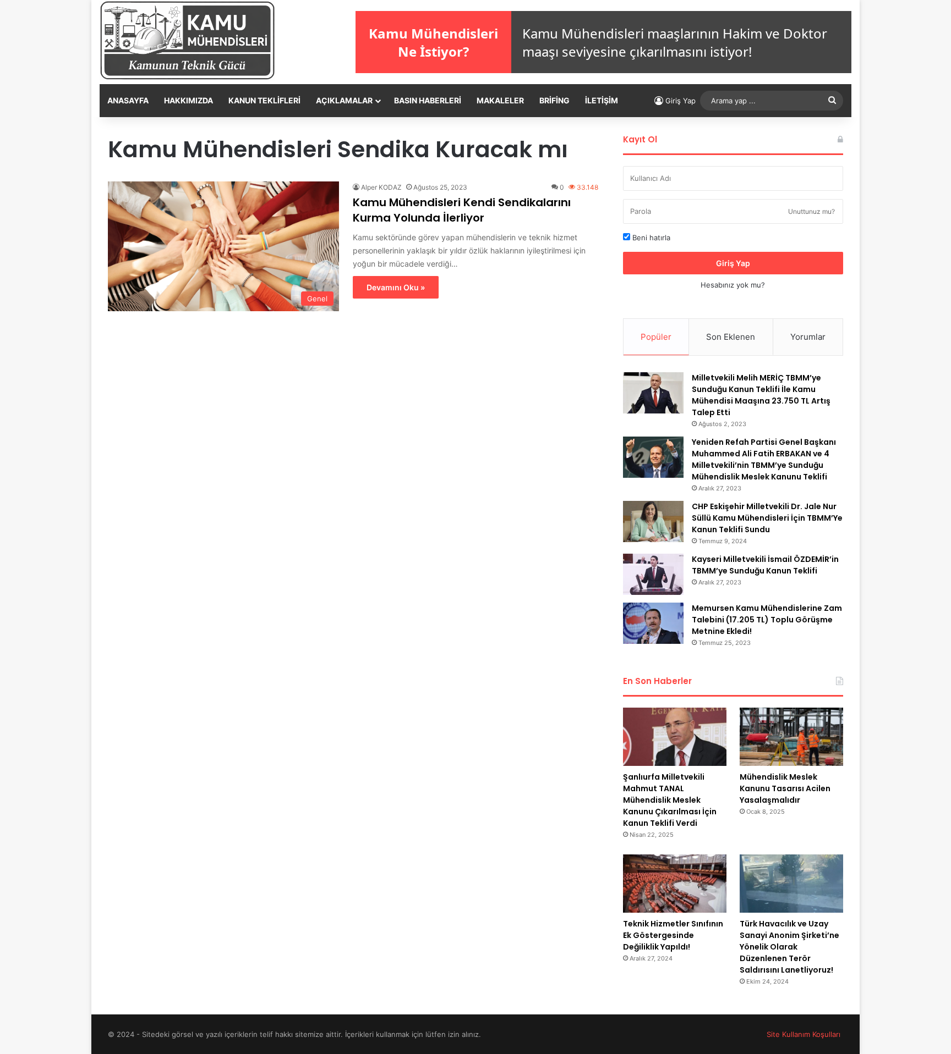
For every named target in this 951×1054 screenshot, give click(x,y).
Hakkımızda (188, 100)
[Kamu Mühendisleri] (187, 40)
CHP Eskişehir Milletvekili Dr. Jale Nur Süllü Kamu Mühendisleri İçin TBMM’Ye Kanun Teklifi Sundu (767, 518)
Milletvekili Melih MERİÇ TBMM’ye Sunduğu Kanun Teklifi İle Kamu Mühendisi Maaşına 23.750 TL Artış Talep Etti (761, 395)
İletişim (601, 100)
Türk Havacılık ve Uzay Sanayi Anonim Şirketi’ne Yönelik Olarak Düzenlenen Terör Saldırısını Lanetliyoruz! (789, 946)
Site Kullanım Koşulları (803, 1034)
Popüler (656, 337)
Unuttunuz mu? (811, 211)
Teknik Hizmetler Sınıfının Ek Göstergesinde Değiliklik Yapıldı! (673, 935)
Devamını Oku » (396, 287)
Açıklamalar (344, 100)
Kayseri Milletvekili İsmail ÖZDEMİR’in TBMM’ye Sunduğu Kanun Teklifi (765, 565)
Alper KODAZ (381, 187)
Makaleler (500, 100)
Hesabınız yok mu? (733, 284)
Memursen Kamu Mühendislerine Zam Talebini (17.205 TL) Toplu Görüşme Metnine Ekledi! (767, 620)
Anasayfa (128, 100)
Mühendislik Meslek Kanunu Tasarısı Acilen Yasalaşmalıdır (785, 788)
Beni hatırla (650, 237)
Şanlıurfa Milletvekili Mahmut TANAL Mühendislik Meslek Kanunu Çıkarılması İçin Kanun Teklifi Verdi (670, 800)
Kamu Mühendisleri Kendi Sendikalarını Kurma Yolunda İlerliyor (462, 210)
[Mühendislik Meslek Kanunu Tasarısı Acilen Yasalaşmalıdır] (791, 737)
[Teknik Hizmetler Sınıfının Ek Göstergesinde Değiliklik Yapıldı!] (674, 883)
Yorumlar (808, 337)
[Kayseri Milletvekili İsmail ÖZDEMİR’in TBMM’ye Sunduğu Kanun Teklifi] (653, 574)
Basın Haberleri (427, 100)
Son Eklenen (730, 337)
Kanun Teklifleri (264, 100)
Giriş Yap (733, 263)
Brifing (554, 100)
